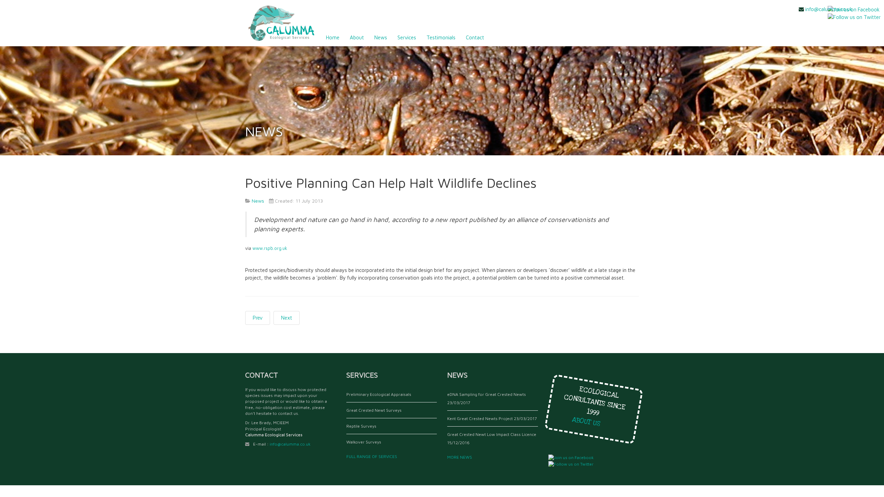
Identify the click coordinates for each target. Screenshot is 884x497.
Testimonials (440, 37)
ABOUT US (588, 422)
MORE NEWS (460, 457)
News (380, 37)
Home (332, 37)
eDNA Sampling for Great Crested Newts (486, 394)
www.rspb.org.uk (269, 248)
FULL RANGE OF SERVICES (372, 456)
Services (406, 37)
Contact (475, 37)
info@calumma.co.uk (828, 9)
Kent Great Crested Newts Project (480, 418)
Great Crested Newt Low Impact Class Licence (491, 434)
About (357, 37)
